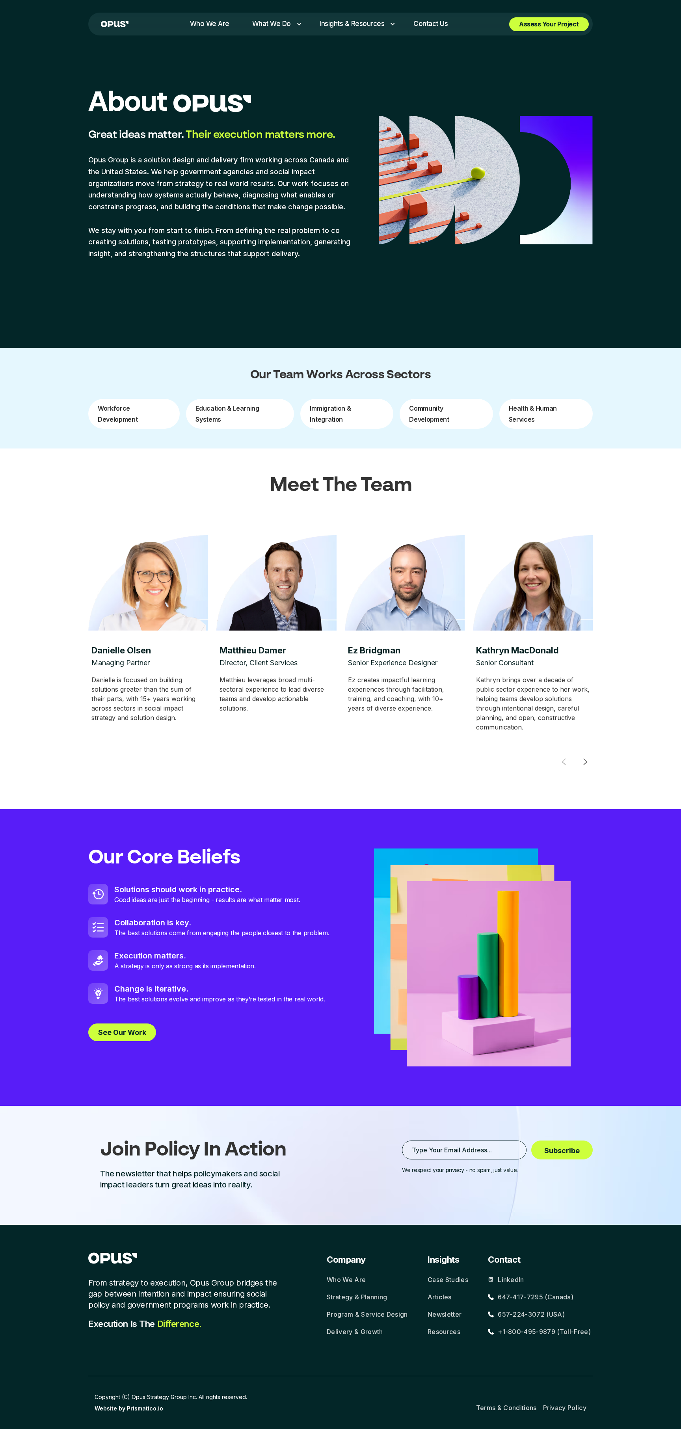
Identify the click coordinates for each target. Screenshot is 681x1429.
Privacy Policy (564, 1408)
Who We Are (346, 1280)
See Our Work (122, 1032)
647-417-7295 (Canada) (535, 1297)
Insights (443, 1259)
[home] (114, 24)
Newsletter (444, 1314)
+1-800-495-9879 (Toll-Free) (544, 1332)
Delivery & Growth (355, 1332)
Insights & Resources (352, 24)
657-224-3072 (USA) (531, 1314)
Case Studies (448, 1280)
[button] (274, 24)
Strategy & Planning (357, 1297)
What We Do (271, 24)
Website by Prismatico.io (129, 1408)
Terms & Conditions (506, 1408)
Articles (440, 1297)
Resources (444, 1332)
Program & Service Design (367, 1314)
